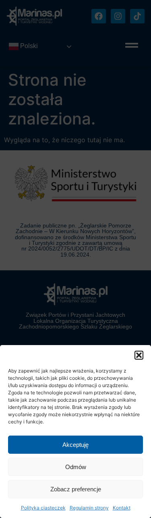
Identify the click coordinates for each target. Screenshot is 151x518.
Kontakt (121, 508)
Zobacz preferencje (75, 489)
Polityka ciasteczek (43, 508)
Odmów (75, 466)
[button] (139, 355)
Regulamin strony (89, 508)
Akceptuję (75, 444)
